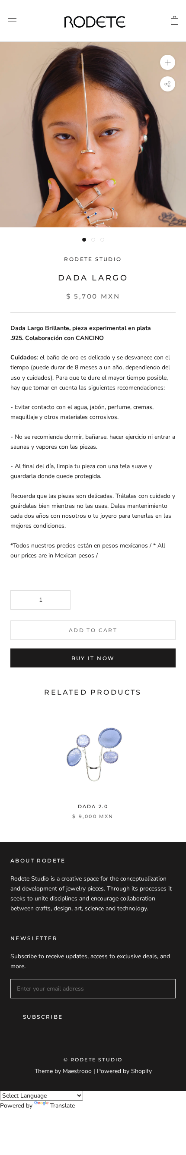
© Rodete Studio (93, 1060)
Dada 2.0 (93, 806)
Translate (62, 1105)
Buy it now (93, 658)
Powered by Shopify (124, 1071)
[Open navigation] (12, 21)
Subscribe (43, 1016)
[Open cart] (174, 20)
